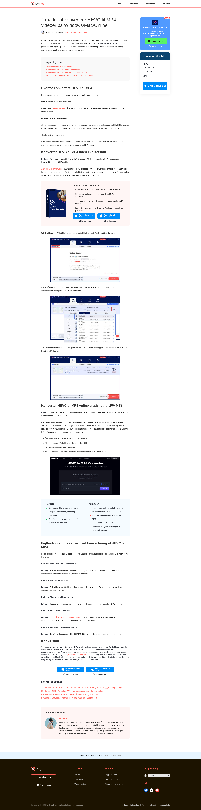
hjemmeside (84, 755)
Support (166, 4)
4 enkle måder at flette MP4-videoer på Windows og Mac (67, 694)
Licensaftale (165, 805)
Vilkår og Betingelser (130, 805)
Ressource (150, 4)
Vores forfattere (80, 784)
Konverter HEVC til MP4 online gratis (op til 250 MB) (67, 72)
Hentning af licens (112, 779)
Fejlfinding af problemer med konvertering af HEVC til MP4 (70, 75)
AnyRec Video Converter (52, 169)
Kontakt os (78, 779)
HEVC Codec (149, 71)
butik (118, 4)
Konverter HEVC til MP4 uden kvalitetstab (63, 69)
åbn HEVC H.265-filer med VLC (69, 617)
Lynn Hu (68, 32)
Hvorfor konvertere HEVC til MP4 (59, 66)
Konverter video (80, 32)
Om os (77, 775)
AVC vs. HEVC (150, 67)
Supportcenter (111, 775)
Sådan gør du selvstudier (115, 784)
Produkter (133, 4)
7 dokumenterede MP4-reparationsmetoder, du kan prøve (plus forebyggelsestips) (79, 687)
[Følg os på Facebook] (146, 790)
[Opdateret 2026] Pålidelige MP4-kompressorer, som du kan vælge (72, 691)
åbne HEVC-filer (58, 108)
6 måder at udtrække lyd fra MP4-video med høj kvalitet (67, 698)
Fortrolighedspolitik (149, 805)
